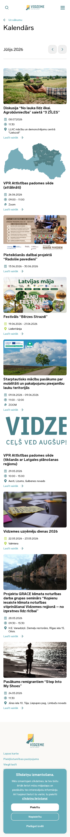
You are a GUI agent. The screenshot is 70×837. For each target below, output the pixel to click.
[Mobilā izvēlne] (63, 8)
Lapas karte (11, 753)
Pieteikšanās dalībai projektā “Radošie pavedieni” (27, 257)
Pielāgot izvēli (35, 826)
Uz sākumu (15, 20)
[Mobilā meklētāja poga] (6, 8)
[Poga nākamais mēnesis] (62, 49)
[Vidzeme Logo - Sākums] (35, 7)
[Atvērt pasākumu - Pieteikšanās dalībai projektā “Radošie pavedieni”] (35, 233)
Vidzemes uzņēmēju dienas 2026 (30, 531)
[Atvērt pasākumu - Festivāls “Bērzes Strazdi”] (35, 295)
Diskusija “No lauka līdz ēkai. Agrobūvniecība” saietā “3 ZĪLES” (31, 110)
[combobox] (15, 49)
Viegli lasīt (10, 764)
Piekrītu (35, 807)
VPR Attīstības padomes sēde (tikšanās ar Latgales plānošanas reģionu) (30, 459)
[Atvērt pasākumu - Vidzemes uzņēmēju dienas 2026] (35, 509)
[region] (35, 801)
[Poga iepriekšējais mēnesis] (52, 49)
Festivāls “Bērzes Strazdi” (25, 316)
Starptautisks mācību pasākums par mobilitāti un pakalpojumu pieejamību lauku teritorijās (33, 383)
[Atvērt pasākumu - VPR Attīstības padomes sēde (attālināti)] (35, 161)
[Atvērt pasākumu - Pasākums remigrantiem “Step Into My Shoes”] (35, 660)
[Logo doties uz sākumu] (35, 742)
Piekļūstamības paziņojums (21, 759)
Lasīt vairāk (10, 137)
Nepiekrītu (35, 816)
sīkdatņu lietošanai (34, 798)
